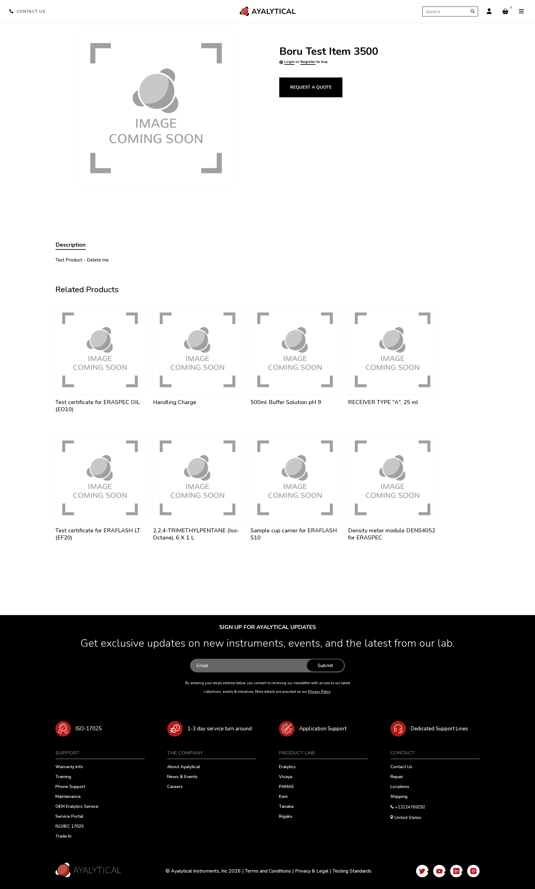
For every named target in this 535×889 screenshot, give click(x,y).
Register (307, 61)
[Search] (473, 11)
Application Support (322, 728)
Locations (399, 787)
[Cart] (505, 11)
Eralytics (287, 767)
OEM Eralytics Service (76, 806)
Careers (175, 787)
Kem (283, 796)
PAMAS (286, 787)
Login (289, 61)
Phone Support (70, 787)
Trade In (63, 836)
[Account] (489, 11)
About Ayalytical (183, 767)
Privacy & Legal (311, 871)
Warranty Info (69, 767)
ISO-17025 (89, 728)
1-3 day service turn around (219, 728)
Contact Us (401, 767)
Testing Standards (352, 871)
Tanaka (286, 806)
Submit (325, 665)
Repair (396, 777)
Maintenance (68, 796)
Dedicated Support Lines (439, 728)
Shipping (398, 796)
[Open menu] (521, 11)
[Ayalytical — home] (267, 11)
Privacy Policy (319, 691)
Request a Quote (311, 87)
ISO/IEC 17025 (69, 826)
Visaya (285, 777)
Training (63, 777)
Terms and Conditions (268, 871)
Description (70, 245)
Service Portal (69, 816)
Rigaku (285, 816)
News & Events (182, 777)
